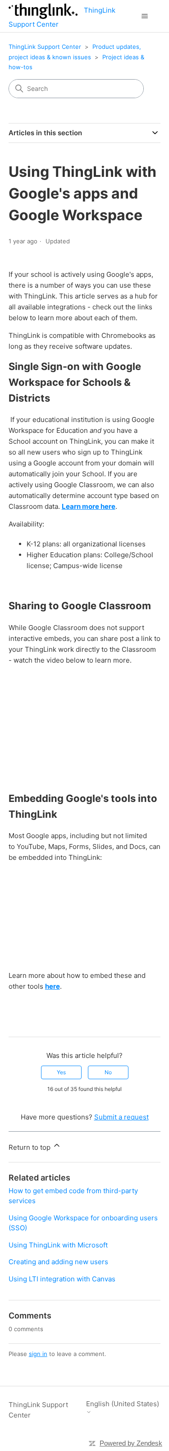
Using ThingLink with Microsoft (58, 1245)
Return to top (30, 1147)
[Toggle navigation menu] (144, 16)
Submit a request (121, 1117)
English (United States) (122, 1404)
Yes (61, 1072)
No (108, 1072)
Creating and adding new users (58, 1261)
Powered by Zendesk (131, 1443)
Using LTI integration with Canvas (62, 1279)
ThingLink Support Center (45, 46)
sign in (38, 1353)
